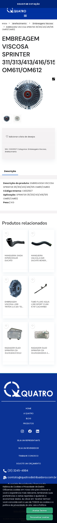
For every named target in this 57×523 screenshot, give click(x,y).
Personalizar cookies (39, 517)
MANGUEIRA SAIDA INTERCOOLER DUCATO (14, 258)
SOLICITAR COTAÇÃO (28, 4)
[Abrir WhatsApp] (50, 516)
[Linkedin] (37, 431)
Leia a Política (39, 505)
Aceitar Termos (40, 510)
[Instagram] (22, 431)
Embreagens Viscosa (43, 23)
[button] (25, 15)
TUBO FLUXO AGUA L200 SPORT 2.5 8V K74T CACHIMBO (40, 304)
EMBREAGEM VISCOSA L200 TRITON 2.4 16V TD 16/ (13, 306)
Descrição (10, 171)
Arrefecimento (19, 23)
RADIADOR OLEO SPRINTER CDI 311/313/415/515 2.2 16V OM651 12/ (40, 352)
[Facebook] (29, 431)
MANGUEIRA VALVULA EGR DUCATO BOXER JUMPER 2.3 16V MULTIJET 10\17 (38, 260)
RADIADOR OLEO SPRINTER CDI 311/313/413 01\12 (13, 350)
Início (4, 23)
